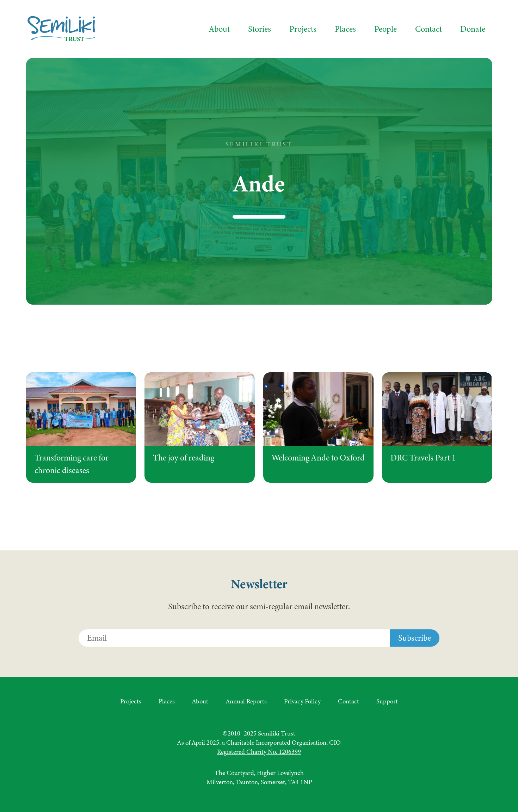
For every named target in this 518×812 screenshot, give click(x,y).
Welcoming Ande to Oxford (318, 458)
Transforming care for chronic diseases (72, 464)
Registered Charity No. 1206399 (259, 751)
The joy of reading (183, 458)
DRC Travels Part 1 (423, 458)
